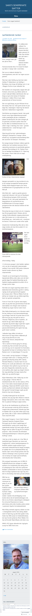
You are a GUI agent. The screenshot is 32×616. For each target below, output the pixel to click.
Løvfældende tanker (11, 34)
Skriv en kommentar (8, 529)
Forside (4, 21)
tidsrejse (14, 40)
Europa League (21, 38)
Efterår (16, 38)
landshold (10, 40)
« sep (4, 595)
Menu (16, 16)
